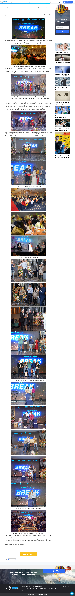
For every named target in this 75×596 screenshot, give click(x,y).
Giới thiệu (18, 2)
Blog (29, 2)
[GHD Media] (3, 1)
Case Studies (35, 2)
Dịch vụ (23, 2)
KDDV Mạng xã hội (49, 2)
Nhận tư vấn (69, 2)
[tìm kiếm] (60, 2)
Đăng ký (62, 31)
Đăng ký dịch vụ (54, 571)
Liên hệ (41, 2)
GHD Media (49, 548)
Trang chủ (11, 2)
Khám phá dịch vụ (28, 554)
